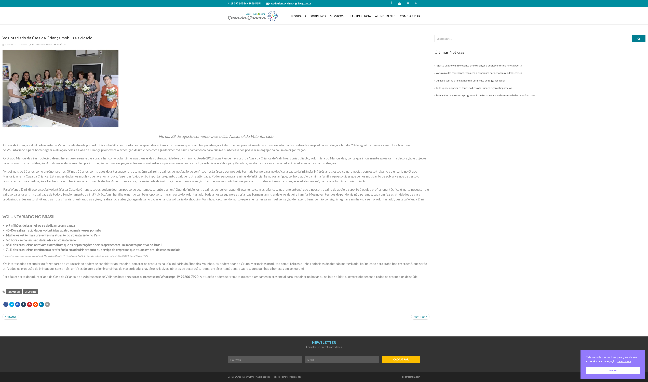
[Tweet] (11, 304)
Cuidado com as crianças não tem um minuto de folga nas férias (471, 80)
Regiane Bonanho (42, 44)
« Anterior (10, 316)
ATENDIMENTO (385, 16)
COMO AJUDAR (410, 16)
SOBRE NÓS (318, 16)
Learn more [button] (624, 361)
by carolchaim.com (411, 376)
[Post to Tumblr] (23, 304)
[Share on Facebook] (5, 304)
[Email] (47, 304)
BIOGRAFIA (298, 16)
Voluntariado (14, 291)
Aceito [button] (613, 370)
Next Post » (420, 316)
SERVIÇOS (337, 16)
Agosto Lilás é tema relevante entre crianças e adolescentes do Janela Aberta (479, 65)
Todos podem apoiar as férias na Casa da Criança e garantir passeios (474, 87)
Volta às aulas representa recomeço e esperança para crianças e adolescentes (479, 72)
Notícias (61, 44)
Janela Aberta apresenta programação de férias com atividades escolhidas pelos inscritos (485, 95)
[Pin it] (29, 304)
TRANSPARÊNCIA (359, 16)
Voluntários (30, 291)
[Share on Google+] (17, 304)
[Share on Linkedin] (35, 304)
